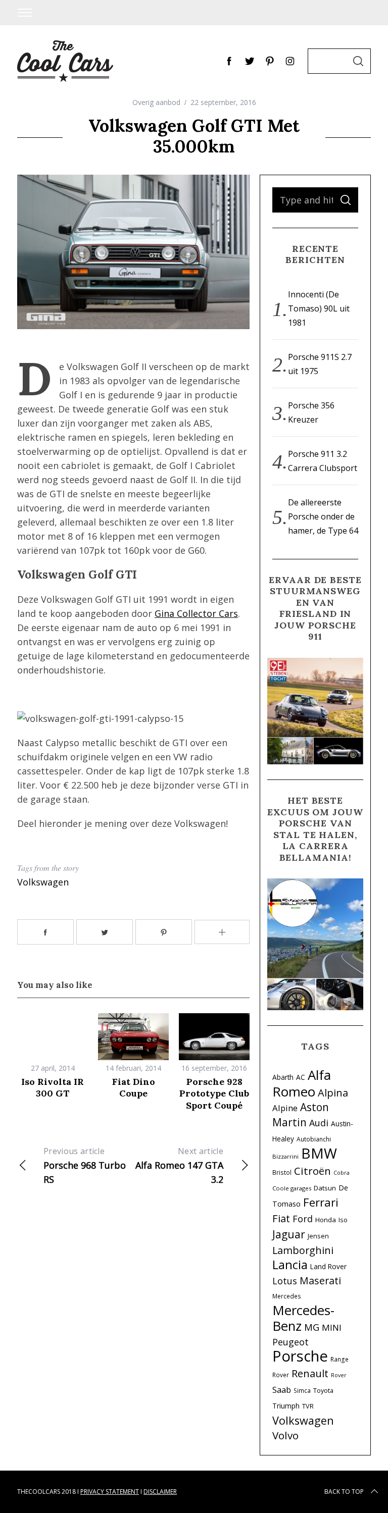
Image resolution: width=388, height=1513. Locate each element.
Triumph (286, 1406)
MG (311, 1327)
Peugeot (290, 1342)
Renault (310, 1373)
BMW (319, 1153)
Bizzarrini (285, 1156)
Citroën (312, 1171)
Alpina (333, 1092)
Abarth (283, 1077)
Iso (343, 1220)
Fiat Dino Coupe (133, 1087)
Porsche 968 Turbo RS (84, 1165)
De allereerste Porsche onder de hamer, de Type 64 (323, 516)
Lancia (290, 1265)
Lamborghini (302, 1250)
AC (300, 1077)
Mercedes (286, 1296)
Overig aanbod (156, 102)
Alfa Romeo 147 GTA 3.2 (179, 1165)
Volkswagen (43, 882)
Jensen (318, 1236)
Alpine (285, 1108)
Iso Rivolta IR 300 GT (52, 1087)
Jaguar (288, 1234)
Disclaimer (160, 1491)
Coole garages (291, 1188)
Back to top (344, 1491)
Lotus (284, 1281)
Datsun (325, 1187)
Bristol (282, 1172)
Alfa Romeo (301, 1083)
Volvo (285, 1435)
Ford (303, 1219)
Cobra (341, 1172)
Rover (339, 1375)
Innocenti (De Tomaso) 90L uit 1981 (319, 308)
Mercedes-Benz (303, 1318)
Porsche (300, 1356)
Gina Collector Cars (196, 613)
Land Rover (328, 1266)
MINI (332, 1327)
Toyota (323, 1390)
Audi (318, 1123)
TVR (308, 1406)
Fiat (281, 1218)
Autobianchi (314, 1139)
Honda (325, 1219)
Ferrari (320, 1202)
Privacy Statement (109, 1491)
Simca (302, 1390)
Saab (281, 1389)
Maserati (320, 1280)
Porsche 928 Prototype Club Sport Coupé (214, 1093)
